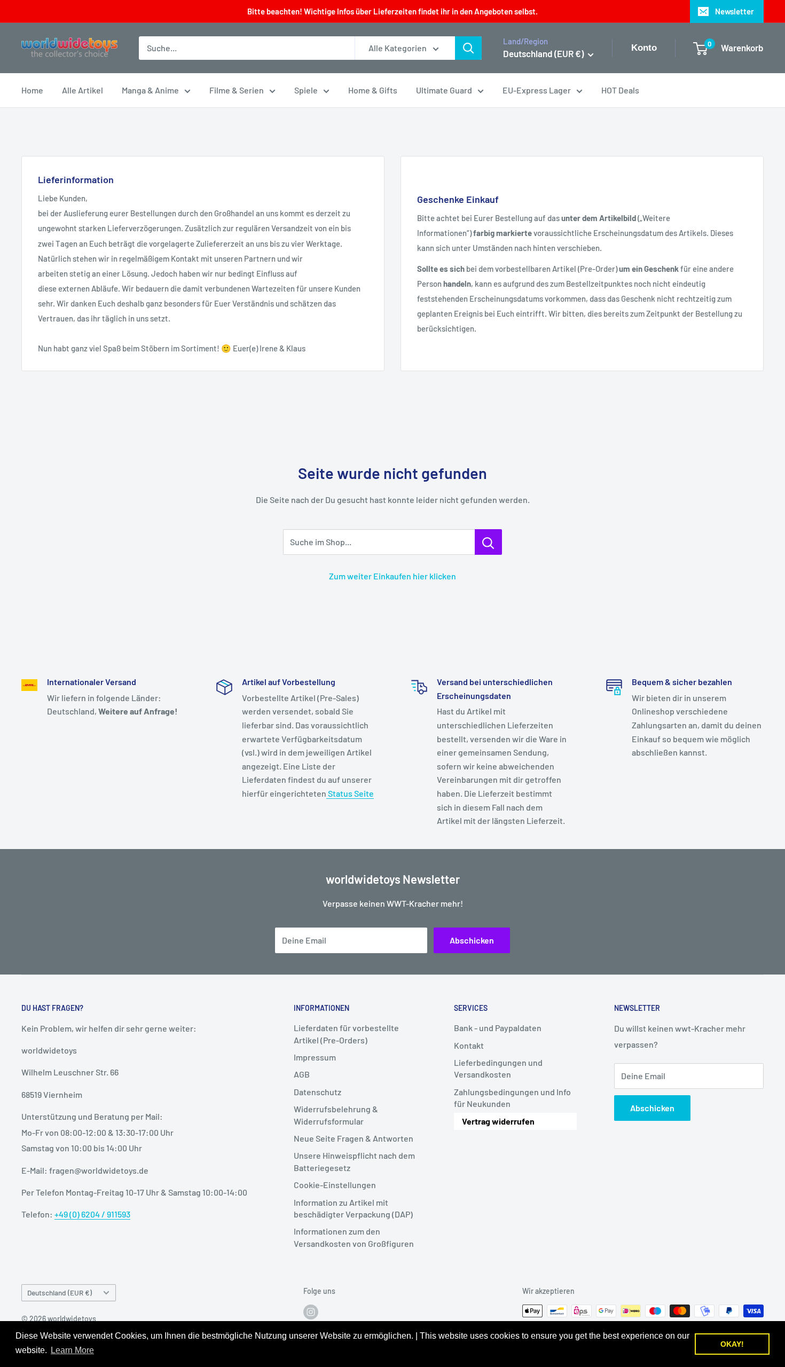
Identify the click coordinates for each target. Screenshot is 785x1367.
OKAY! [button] (732, 1344)
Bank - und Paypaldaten (497, 1028)
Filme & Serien (236, 90)
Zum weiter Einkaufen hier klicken (392, 576)
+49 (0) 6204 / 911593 (92, 1214)
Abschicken (472, 940)
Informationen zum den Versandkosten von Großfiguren (354, 1237)
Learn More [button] (72, 1350)
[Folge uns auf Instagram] (310, 1312)
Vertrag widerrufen (498, 1121)
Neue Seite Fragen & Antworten (353, 1138)
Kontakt (469, 1045)
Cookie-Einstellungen (335, 1185)
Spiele (306, 90)
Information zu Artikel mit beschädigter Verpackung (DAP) (353, 1208)
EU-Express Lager (537, 90)
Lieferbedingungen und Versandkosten (498, 1068)
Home (32, 90)
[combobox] (247, 48)
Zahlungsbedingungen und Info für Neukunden (512, 1098)
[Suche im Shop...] (488, 542)
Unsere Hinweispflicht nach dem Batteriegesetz (354, 1161)
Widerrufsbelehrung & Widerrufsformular (336, 1115)
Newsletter (734, 11)
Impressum (315, 1057)
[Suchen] (468, 48)
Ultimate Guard (444, 90)
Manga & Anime (150, 90)
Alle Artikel (82, 90)
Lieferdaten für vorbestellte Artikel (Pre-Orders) (346, 1033)
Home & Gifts (372, 90)
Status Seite (350, 793)
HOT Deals (620, 90)
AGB (302, 1074)
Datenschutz (317, 1092)
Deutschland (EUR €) (59, 1292)
